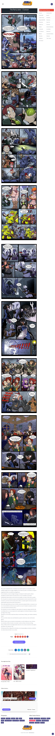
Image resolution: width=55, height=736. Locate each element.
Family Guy (41, 24)
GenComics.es (31, 732)
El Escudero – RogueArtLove (30, 670)
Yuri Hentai (41, 40)
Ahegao (13, 718)
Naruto (40, 33)
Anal (2, 722)
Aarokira (3, 718)
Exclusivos (41, 22)
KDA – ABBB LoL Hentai (17, 681)
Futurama (48, 24)
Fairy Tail (48, 22)
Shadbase (41, 38)
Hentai (40, 26)
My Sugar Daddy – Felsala (5, 681)
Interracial (41, 29)
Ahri (17, 718)
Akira (2, 720)
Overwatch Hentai (50, 33)
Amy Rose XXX (15, 720)
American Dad (36, 718)
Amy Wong (22, 720)
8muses (31, 718)
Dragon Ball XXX (42, 19)
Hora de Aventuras (50, 26)
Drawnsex (48, 19)
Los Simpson (41, 31)
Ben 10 (48, 15)
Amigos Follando (8, 720)
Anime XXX (41, 15)
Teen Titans (49, 38)
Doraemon (48, 17)
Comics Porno (16, 12)
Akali (20, 718)
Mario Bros (48, 31)
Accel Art (8, 718)
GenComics (11, 12)
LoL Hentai (48, 29)
